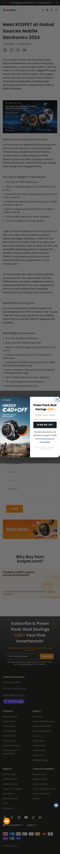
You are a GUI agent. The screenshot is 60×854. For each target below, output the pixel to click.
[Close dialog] (57, 399)
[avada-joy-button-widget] (6, 821)
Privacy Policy (46, 438)
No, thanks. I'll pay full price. (45, 448)
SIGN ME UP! (45, 424)
